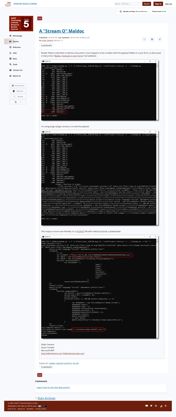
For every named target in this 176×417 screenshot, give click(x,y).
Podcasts (17, 47)
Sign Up (168, 4)
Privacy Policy (41, 409)
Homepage (17, 35)
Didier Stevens (47, 40)
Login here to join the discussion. (53, 387)
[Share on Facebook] (152, 39)
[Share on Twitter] (160, 39)
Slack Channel (19, 86)
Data (15, 58)
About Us (17, 76)
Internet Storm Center (25, 3)
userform (68, 363)
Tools (15, 64)
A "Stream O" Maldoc (61, 31)
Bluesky (20, 97)
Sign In (158, 4)
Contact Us (17, 70)
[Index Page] (7, 3)
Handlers (30, 409)
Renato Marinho (141, 11)
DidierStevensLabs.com (73, 353)
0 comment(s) (46, 45)
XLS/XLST (81, 231)
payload (59, 363)
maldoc (52, 363)
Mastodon (20, 91)
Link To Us (12, 409)
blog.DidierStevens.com (52, 353)
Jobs (15, 53)
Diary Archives (46, 398)
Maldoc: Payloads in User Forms (68, 56)
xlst (77, 363)
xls (74, 363)
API (29, 406)
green (164, 11)
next (39, 18)
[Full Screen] (144, 39)
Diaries (16, 41)
